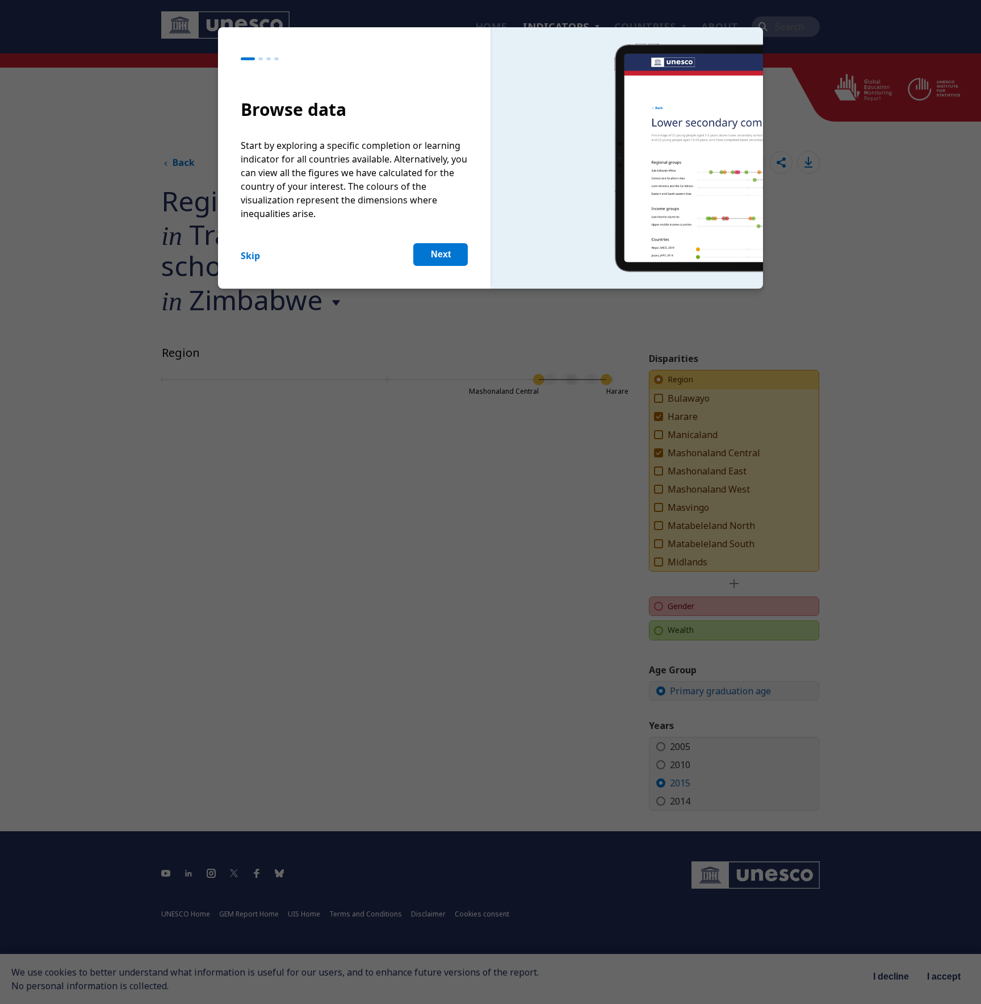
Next (441, 254)
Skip (250, 255)
